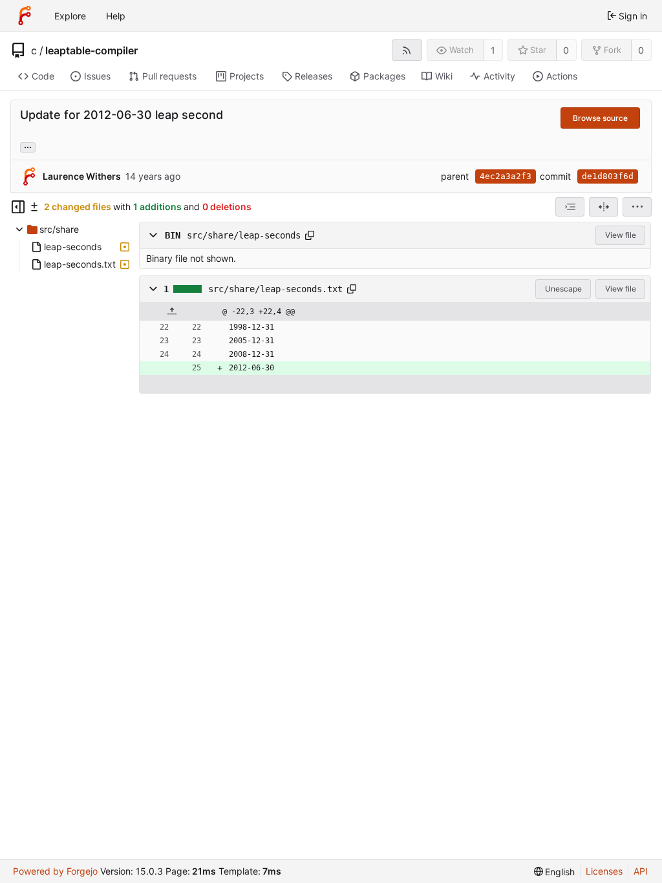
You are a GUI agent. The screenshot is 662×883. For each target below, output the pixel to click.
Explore (70, 15)
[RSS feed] (407, 50)
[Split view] (603, 207)
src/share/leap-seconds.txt (275, 289)
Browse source (600, 118)
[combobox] (569, 207)
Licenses (604, 871)
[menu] (637, 207)
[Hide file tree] (18, 206)
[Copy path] (310, 235)
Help (115, 15)
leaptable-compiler (91, 50)
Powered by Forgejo (55, 871)
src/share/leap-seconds (244, 235)
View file (620, 235)
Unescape (563, 288)
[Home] (24, 15)
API (641, 871)
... (28, 146)
